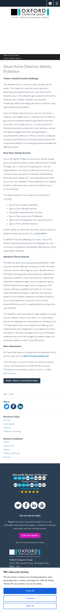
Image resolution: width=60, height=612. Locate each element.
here (44, 233)
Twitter (18, 505)
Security (18, 58)
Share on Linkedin (20, 406)
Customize (30, 598)
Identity (12, 58)
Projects (7, 428)
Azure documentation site (36, 356)
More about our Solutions (22, 381)
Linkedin (34, 505)
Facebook (26, 505)
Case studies (9, 424)
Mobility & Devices (11, 453)
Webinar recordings (12, 431)
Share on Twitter (6, 406)
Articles (16, 55)
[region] (30, 590)
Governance (8, 446)
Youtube (42, 505)
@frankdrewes (9, 373)
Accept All (30, 591)
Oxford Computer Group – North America (30, 13)
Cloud (6, 442)
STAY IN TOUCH (30, 536)
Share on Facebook (13, 406)
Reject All (30, 606)
